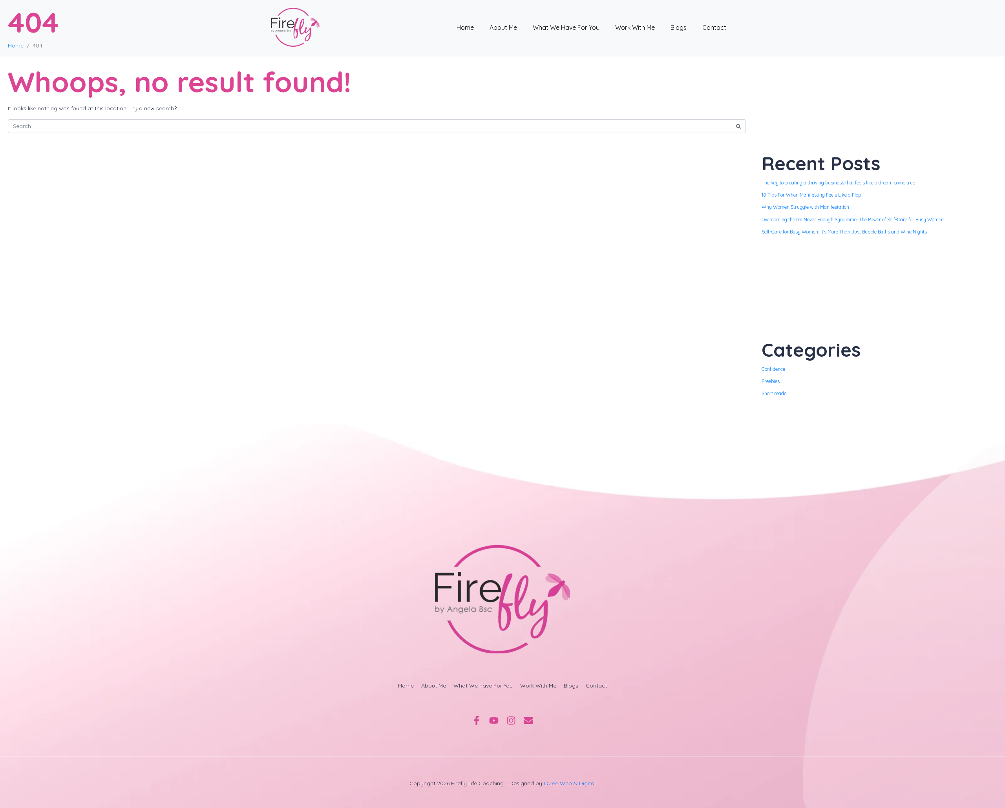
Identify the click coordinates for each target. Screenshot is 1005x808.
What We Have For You (566, 27)
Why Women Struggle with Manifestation (805, 207)
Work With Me (635, 27)
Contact (714, 27)
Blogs (679, 27)
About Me (503, 27)
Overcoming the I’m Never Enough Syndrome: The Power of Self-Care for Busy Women (853, 220)
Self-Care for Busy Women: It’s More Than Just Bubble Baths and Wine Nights (844, 232)
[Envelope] (528, 720)
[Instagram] (511, 720)
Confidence (773, 369)
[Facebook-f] (476, 720)
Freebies (771, 381)
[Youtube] (494, 720)
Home (465, 27)
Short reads (774, 393)
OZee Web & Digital (570, 783)
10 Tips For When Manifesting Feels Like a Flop (811, 195)
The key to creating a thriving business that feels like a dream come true (838, 183)
